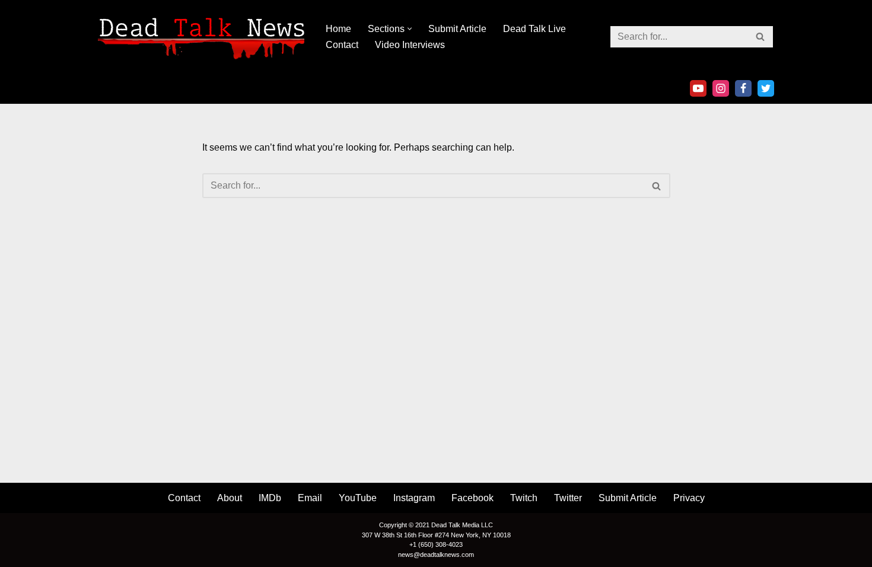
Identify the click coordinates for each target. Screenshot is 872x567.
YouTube (358, 498)
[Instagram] (720, 88)
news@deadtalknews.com (436, 554)
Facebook (472, 498)
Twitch (523, 498)
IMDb (270, 498)
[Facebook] (743, 88)
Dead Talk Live (534, 29)
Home (338, 29)
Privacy (689, 498)
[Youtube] (698, 88)
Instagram (414, 498)
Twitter (568, 498)
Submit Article (457, 29)
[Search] (760, 37)
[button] (410, 29)
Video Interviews (410, 45)
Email (310, 498)
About (229, 498)
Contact (342, 45)
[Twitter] (766, 88)
